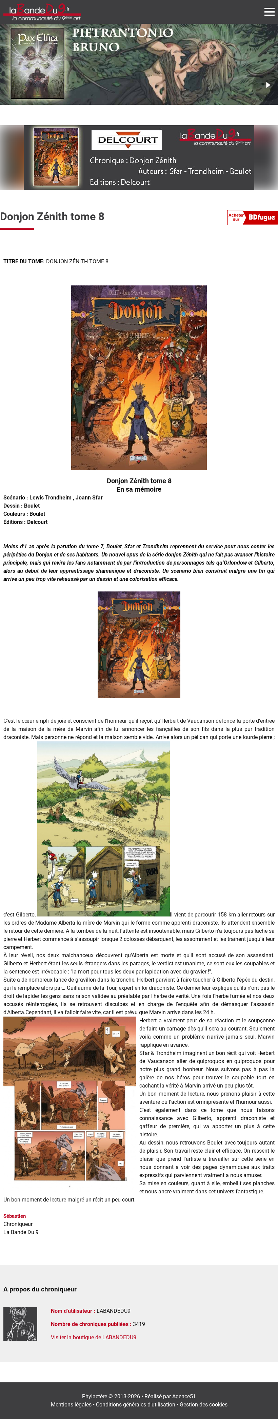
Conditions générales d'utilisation (135, 1404)
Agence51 (184, 1396)
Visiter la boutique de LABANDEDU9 (93, 1337)
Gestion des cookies (203, 1404)
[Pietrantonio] (139, 64)
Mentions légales (71, 1404)
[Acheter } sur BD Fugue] (252, 219)
